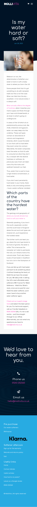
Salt (5, 456)
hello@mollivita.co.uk (14, 325)
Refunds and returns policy (13, 452)
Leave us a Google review (13, 481)
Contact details (9, 469)
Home (6, 465)
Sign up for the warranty (12, 448)
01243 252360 (11, 311)
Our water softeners (11, 427)
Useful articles (9, 473)
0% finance (7, 431)
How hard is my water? (12, 477)
